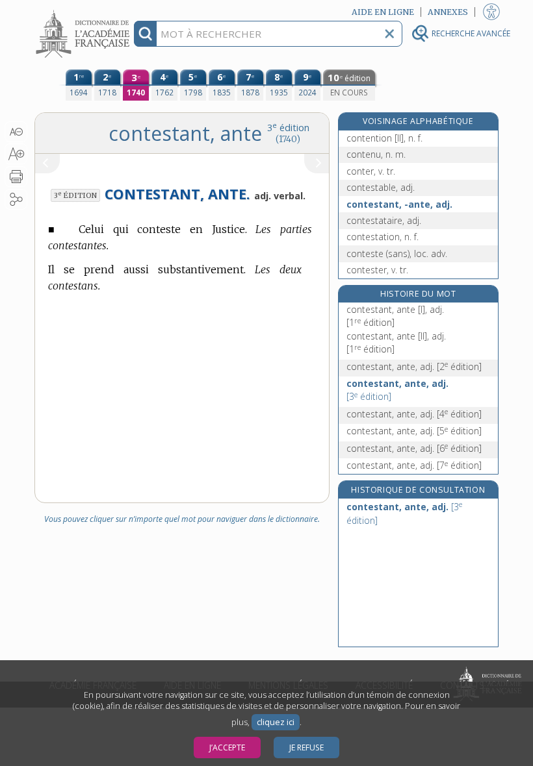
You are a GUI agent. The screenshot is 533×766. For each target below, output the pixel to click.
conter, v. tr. (370, 171)
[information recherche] (145, 34)
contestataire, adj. (383, 220)
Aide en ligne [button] (383, 12)
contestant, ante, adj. (414, 366)
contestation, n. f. (382, 236)
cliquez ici (275, 722)
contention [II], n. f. (384, 138)
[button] (16, 131)
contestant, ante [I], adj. (395, 315)
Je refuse (306, 747)
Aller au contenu (84, 11)
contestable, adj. (380, 187)
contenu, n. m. (376, 154)
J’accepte (227, 747)
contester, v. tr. (377, 270)
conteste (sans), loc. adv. (396, 253)
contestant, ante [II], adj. (396, 342)
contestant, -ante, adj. (399, 204)
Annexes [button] (448, 12)
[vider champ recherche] (389, 34)
